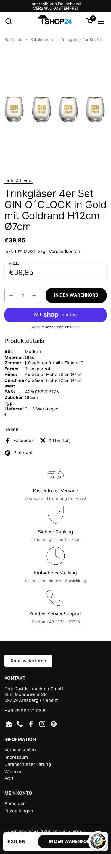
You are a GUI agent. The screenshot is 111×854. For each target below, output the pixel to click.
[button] (8, 21)
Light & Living (18, 180)
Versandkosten (64, 251)
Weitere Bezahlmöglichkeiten (55, 327)
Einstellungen (18, 811)
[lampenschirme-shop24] (55, 21)
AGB (8, 778)
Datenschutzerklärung (27, 764)
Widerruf (13, 771)
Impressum (16, 757)
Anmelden (15, 803)
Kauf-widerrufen (28, 661)
